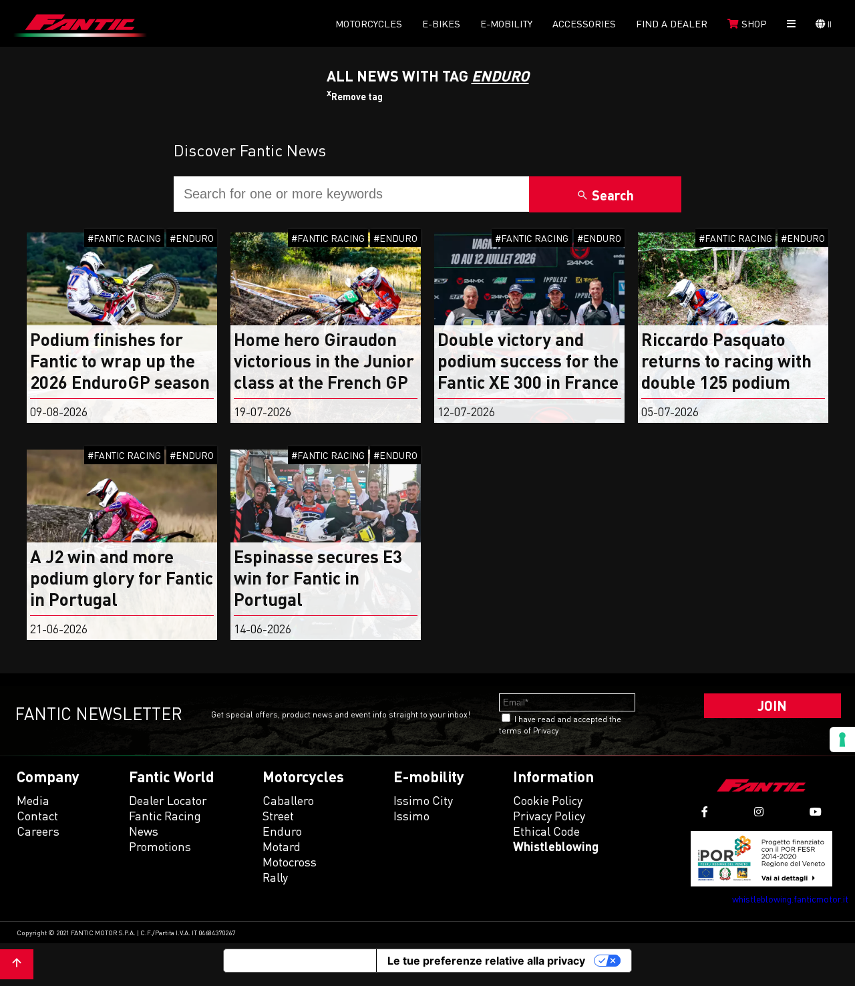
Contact (37, 815)
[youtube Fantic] (816, 812)
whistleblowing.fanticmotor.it (790, 899)
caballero (288, 800)
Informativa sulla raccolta (299, 960)
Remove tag (355, 96)
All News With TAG (428, 76)
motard (282, 846)
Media (33, 800)
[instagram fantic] (758, 812)
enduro (282, 831)
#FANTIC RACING (124, 238)
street (278, 815)
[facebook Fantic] (704, 812)
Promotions (160, 846)
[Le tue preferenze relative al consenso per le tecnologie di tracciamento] (842, 739)
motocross (290, 861)
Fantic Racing (165, 815)
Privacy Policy (549, 815)
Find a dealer (671, 23)
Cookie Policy (547, 800)
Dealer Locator (168, 800)
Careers (38, 831)
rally (275, 877)
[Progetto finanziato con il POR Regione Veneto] (762, 858)
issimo (411, 815)
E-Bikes (441, 23)
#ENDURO (192, 238)
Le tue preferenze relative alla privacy (486, 960)
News (143, 831)
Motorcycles (368, 23)
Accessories (584, 23)
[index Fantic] (80, 23)
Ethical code (546, 831)
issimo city (423, 800)
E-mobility (506, 23)
